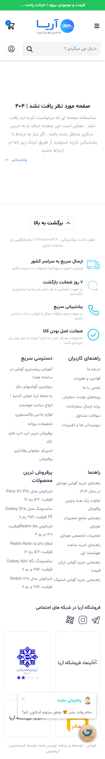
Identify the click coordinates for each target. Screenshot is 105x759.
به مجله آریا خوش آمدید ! (31, 396)
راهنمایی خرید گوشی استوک (77, 580)
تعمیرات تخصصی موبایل (80, 535)
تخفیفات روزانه (40, 424)
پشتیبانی (19, 159)
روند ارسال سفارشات (83, 406)
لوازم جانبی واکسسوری (33, 414)
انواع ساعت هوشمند (35, 405)
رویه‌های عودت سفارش (81, 397)
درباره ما (93, 369)
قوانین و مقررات (87, 378)
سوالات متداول (88, 415)
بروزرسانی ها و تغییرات (81, 425)
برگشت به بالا (48, 223)
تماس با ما (91, 388)
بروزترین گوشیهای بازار (33, 386)
